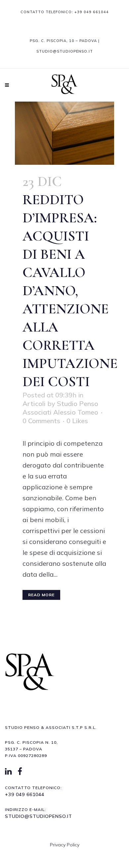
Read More (41, 594)
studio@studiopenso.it (38, 816)
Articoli (34, 403)
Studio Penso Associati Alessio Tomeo (60, 407)
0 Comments (41, 421)
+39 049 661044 (91, 12)
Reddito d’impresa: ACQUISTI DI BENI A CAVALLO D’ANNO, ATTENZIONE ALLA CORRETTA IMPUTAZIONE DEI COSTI (69, 290)
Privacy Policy (64, 845)
